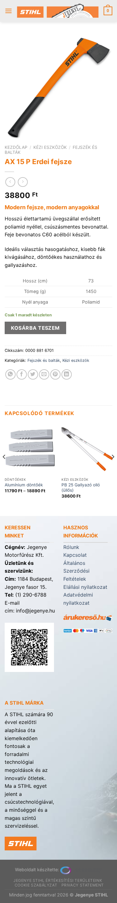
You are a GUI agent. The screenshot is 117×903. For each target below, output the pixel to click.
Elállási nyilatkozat (85, 587)
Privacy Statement (82, 885)
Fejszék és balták (43, 360)
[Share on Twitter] (33, 374)
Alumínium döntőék (24, 484)
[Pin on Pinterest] (55, 374)
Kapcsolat (75, 555)
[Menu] (8, 10)
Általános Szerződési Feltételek (76, 571)
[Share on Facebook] (22, 374)
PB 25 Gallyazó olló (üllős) (80, 487)
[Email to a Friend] (44, 374)
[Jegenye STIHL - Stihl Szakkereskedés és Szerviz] (58, 11)
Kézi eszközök (50, 147)
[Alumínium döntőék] (30, 448)
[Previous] (4, 469)
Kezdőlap (16, 147)
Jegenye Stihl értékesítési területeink (57, 880)
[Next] (113, 469)
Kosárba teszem (35, 328)
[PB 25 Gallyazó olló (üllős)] (86, 448)
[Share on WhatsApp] (10, 374)
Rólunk (71, 547)
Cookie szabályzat (36, 885)
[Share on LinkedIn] (66, 374)
